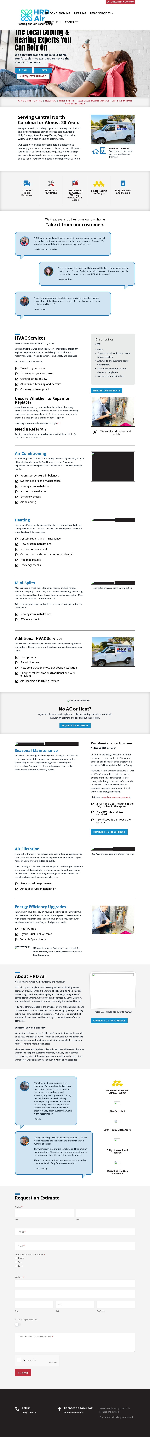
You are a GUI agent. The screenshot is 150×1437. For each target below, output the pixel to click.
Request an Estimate (75, 725)
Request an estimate (106, 390)
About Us (51, 22)
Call (25, 70)
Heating (80, 13)
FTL (59, 423)
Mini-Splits (67, 100)
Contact (71, 22)
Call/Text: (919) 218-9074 (120, 1)
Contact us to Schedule (109, 832)
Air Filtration (27, 849)
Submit (23, 1373)
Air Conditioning (57, 13)
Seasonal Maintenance (93, 100)
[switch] (18, 1324)
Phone (21, 1258)
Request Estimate (34, 76)
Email (20, 1266)
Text (44, 70)
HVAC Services (100, 13)
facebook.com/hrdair (74, 1412)
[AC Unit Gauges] (113, 975)
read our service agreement (116, 797)
